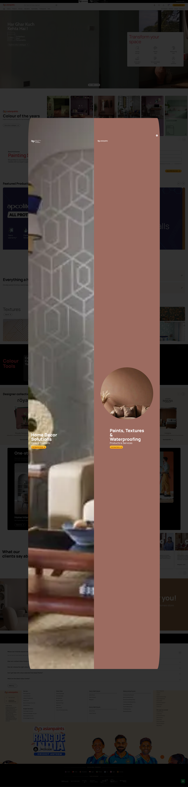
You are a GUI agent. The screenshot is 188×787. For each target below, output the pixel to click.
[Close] (157, 135)
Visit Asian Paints (115, 447)
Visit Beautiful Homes (37, 447)
